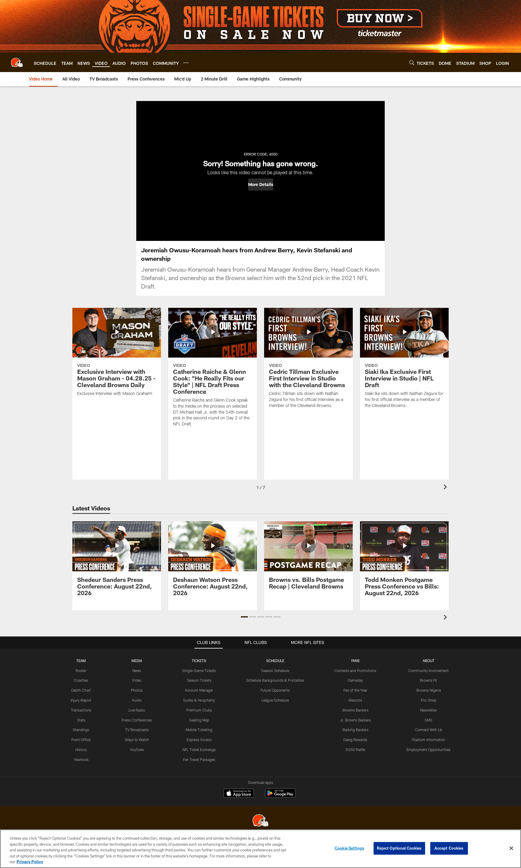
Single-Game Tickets (199, 670)
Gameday (355, 680)
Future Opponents (275, 690)
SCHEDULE (275, 660)
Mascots (355, 700)
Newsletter (428, 710)
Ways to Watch (137, 739)
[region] (260, 848)
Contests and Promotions (355, 670)
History (81, 749)
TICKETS (199, 660)
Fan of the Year (355, 690)
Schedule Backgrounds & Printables (275, 680)
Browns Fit (428, 680)
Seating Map (199, 720)
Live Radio (136, 710)
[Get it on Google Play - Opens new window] (280, 796)
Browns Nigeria (428, 690)
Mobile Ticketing (199, 730)
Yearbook (81, 759)
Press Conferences (137, 720)
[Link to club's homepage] (17, 62)
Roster (81, 670)
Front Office (80, 739)
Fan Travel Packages (199, 759)
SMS (428, 720)
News (136, 670)
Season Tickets (199, 680)
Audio (137, 700)
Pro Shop (428, 700)
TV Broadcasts (137, 730)
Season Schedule (275, 670)
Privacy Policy (30, 861)
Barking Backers (355, 730)
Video (136, 680)
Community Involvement (428, 670)
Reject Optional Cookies (399, 848)
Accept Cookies (449, 848)
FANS (355, 660)
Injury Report (81, 700)
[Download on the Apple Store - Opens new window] (238, 794)
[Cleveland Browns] (260, 821)
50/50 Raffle (355, 749)
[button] (260, 184)
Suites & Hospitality (199, 700)
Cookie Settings (349, 848)
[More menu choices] (186, 62)
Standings (81, 730)
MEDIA (136, 660)
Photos (137, 690)
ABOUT (428, 660)
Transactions (81, 710)
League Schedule (275, 700)
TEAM (81, 660)
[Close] (511, 848)
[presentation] (446, 488)
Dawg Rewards (355, 739)
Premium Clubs (199, 710)
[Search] (411, 62)
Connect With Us (428, 730)
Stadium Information (428, 739)
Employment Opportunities (428, 749)
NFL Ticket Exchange (199, 749)
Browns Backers (355, 710)
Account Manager (199, 690)
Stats (81, 720)
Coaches (81, 680)
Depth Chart (81, 690)
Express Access (199, 739)
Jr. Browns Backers (355, 720)
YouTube (137, 749)
